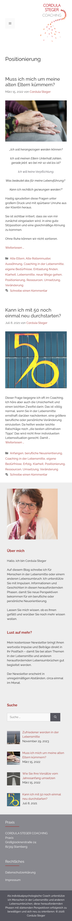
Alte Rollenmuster (38, 258)
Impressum (13, 880)
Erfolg (27, 464)
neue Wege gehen (49, 274)
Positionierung (15, 280)
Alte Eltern (17, 258)
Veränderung (14, 285)
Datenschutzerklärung (20, 872)
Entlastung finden (45, 269)
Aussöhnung (13, 264)
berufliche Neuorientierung (43, 453)
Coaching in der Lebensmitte (44, 264)
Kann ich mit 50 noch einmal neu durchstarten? (33, 312)
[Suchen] (55, 717)
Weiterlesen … (14, 247)
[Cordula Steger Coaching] (52, 23)
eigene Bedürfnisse (18, 269)
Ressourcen (35, 280)
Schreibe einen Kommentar (28, 290)
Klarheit (10, 274)
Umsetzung (52, 280)
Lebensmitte (26, 274)
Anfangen (16, 453)
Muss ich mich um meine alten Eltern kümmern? (32, 81)
